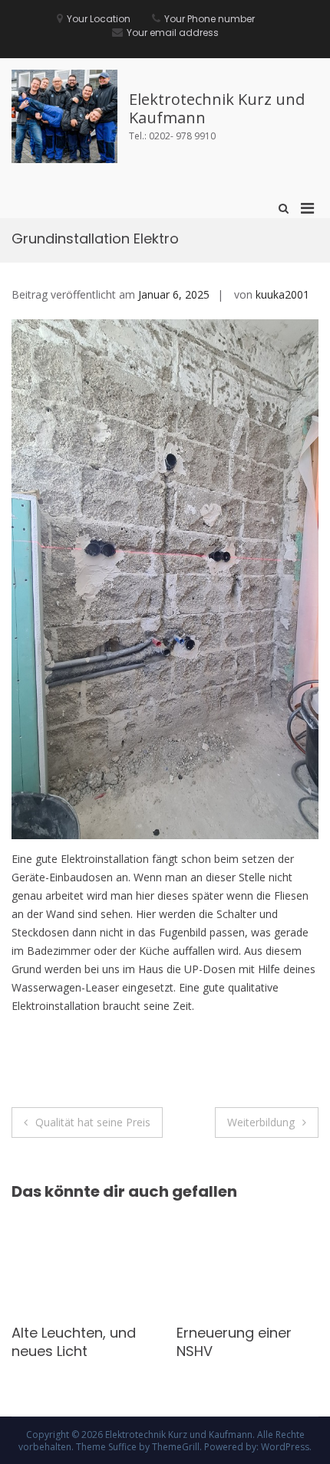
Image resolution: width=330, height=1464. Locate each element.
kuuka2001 (282, 294)
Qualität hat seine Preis (92, 1122)
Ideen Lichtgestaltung (229, 1341)
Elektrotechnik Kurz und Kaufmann (217, 108)
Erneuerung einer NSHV (69, 1341)
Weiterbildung (261, 1122)
